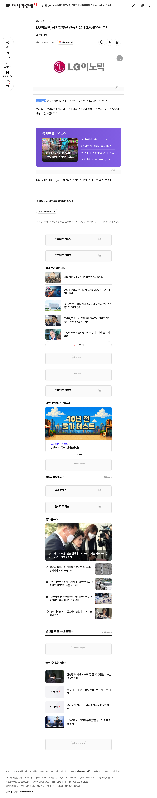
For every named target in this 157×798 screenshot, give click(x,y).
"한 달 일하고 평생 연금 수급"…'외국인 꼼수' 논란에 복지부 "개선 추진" (88, 306)
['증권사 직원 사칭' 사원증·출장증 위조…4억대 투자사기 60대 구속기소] (103, 574)
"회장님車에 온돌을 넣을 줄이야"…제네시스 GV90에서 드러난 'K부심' (89, 691)
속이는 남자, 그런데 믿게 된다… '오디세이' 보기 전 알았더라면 (88, 676)
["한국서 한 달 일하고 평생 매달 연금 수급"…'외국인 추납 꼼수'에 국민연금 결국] (103, 604)
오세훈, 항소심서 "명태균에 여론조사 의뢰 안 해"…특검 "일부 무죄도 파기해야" (87, 320)
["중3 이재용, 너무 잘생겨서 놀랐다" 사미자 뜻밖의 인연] (103, 619)
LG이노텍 (41, 100)
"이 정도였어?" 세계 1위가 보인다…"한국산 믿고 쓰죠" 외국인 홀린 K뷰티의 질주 (98, 139)
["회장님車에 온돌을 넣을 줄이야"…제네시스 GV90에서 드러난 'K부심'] (54, 697)
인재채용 (33, 771)
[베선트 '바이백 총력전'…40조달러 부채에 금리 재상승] (53, 339)
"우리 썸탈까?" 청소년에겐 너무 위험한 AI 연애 (89, 722)
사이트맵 (116, 771)
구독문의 (54, 771)
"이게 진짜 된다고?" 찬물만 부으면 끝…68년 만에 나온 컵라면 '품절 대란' (98, 159)
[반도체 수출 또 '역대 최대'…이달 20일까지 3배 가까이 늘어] (53, 296)
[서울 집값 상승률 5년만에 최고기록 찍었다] (53, 282)
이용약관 (97, 771)
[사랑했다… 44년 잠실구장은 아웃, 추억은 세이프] (54, 712)
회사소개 (9, 771)
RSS (72, 771)
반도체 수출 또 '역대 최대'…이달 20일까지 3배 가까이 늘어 (87, 291)
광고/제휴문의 (21, 771)
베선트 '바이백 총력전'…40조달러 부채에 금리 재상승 (87, 334)
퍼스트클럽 (44, 771)
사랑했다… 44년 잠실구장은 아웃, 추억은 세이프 (89, 707)
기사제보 (64, 771)
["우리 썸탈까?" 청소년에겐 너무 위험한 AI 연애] (54, 728)
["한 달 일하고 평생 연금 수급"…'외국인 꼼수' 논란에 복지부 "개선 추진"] (53, 311)
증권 (38, 21)
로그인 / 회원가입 (133, 5)
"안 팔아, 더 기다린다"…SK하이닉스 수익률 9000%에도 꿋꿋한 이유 (98, 152)
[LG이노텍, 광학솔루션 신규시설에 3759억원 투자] (78, 68)
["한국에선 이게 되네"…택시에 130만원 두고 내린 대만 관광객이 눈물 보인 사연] (103, 589)
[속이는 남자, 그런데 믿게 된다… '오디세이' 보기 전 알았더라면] (54, 682)
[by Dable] (107, 632)
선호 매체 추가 (67, 42)
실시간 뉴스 (46, 5)
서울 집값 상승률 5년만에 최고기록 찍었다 (83, 277)
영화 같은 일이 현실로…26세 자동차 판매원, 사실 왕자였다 (98, 146)
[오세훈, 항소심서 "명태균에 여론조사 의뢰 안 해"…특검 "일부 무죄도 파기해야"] (53, 325)
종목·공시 (47, 21)
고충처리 (106, 771)
